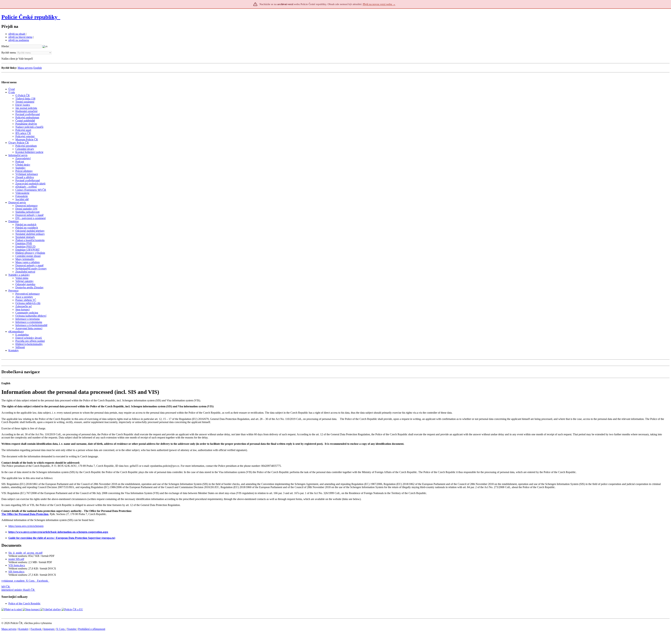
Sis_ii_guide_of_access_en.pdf (25, 552)
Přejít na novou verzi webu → (379, 4)
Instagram (49, 629)
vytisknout (7, 580)
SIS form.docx (16, 571)
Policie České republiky (29, 17)
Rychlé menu (8, 52)
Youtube (72, 629)
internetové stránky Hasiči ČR (18, 589)
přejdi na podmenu (18, 40)
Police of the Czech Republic (24, 603)
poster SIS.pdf (16, 559)
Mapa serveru (25, 67)
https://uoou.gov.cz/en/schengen (26, 525)
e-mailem (19, 580)
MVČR (5, 586)
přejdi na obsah (16, 33)
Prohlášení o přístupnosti (91, 629)
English (37, 67)
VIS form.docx (16, 565)
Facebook (43, 580)
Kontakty (23, 629)
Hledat (5, 46)
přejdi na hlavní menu (20, 37)
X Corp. (31, 580)
